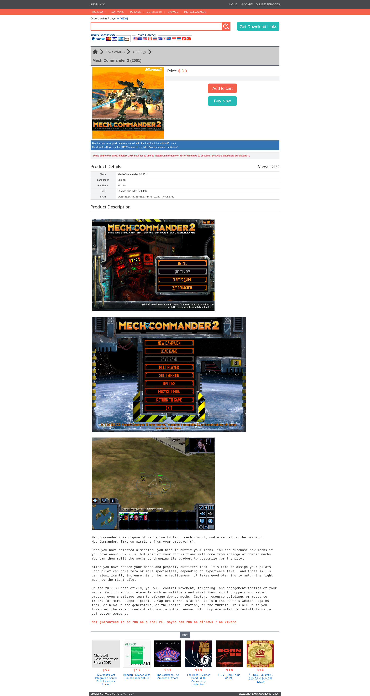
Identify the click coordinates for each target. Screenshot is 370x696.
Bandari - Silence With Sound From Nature (136, 676)
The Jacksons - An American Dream (167, 676)
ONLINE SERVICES (268, 4)
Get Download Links (258, 26)
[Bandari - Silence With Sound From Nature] (136, 666)
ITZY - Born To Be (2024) (229, 676)
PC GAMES (115, 52)
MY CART (246, 4)
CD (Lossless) (154, 12)
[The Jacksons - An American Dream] (167, 666)
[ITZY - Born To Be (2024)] (229, 666)
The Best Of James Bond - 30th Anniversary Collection (198, 679)
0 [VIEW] (122, 18)
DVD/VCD (173, 12)
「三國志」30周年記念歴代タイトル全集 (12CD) (260, 678)
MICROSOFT (98, 12)
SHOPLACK (97, 4)
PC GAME (135, 12)
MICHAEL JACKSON (195, 12)
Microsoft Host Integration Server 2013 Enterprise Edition (106, 679)
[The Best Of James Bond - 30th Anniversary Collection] (198, 666)
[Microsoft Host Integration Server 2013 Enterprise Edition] (105, 666)
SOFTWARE (117, 12)
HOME (233, 4)
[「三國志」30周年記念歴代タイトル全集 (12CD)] (260, 666)
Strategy (139, 52)
